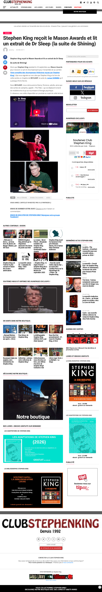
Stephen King (26, 7)
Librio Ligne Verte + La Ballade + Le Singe (56, 360)
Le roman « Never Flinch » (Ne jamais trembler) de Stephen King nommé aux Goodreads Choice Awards (40, 246)
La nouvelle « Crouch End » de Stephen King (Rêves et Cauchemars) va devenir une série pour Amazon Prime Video (90, 268)
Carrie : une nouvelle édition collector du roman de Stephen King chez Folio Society (90, 316)
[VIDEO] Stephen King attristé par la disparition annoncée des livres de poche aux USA (25, 244)
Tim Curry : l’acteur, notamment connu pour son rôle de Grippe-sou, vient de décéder (90, 283)
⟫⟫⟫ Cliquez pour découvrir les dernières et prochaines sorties (81, 349)
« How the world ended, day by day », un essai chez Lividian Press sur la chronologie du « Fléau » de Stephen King (56, 268)
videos (48, 197)
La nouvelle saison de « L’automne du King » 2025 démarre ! (24, 266)
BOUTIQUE (77, 7)
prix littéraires (22, 197)
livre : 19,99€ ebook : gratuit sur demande (82, 404)
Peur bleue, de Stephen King (23, 336)
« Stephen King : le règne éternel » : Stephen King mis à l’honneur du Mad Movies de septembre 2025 (40, 268)
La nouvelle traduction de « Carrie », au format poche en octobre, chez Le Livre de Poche (90, 299)
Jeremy (11, 50)
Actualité (14, 7)
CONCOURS (68, 7)
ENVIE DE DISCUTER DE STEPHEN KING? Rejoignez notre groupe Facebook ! (35, 216)
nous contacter (68, 562)
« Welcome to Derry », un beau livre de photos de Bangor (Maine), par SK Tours (10, 244)
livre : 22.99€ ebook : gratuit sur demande (82, 456)
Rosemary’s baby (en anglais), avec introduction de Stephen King (10, 361)
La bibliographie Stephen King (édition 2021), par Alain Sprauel (40, 338)
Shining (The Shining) (36, 197)
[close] (100, 587)
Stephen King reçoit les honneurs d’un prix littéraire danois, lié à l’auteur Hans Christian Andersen (56, 245)
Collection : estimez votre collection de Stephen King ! (25, 360)
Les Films (49, 7)
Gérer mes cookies (51, 580)
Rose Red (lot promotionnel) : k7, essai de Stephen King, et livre (55, 338)
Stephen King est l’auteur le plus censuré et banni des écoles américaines (9, 267)
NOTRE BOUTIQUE (80, 11)
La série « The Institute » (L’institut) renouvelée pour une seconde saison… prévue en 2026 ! (89, 251)
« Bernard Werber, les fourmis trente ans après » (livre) (9, 337)
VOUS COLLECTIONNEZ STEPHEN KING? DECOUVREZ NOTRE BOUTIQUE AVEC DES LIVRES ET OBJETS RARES (51, 588)
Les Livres (38, 7)
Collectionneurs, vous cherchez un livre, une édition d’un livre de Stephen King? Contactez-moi (40, 363)
